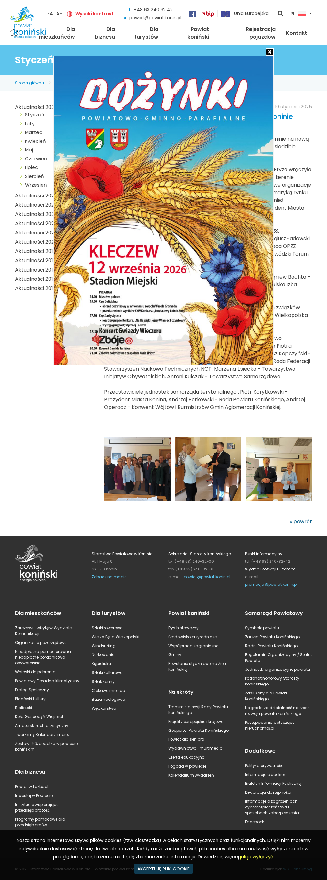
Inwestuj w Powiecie (34, 795)
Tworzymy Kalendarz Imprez (42, 734)
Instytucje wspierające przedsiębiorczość (36, 807)
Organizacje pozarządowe (40, 642)
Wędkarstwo (104, 708)
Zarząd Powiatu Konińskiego (272, 636)
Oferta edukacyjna (186, 757)
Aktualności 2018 (35, 260)
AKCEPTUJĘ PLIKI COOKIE (163, 869)
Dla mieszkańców (57, 33)
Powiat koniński (198, 33)
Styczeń (34, 114)
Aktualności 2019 (35, 251)
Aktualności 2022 (36, 223)
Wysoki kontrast (94, 14)
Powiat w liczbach (32, 786)
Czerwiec (36, 158)
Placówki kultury (30, 698)
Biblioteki (23, 707)
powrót (302, 521)
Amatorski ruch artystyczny (41, 725)
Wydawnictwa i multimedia (195, 748)
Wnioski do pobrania (35, 672)
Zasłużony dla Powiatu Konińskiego (267, 695)
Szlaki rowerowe (107, 628)
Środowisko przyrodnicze (192, 636)
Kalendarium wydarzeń (191, 775)
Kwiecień (35, 141)
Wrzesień (36, 184)
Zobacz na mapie (109, 576)
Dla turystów (146, 33)
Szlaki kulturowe (107, 672)
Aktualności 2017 (35, 269)
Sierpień (34, 176)
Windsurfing (104, 645)
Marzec (33, 132)
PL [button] (293, 14)
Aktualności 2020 (36, 242)
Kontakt (296, 33)
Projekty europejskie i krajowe (195, 721)
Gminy (174, 654)
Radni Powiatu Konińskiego (271, 645)
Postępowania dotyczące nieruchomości (269, 725)
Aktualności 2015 (35, 288)
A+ (59, 14)
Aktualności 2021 (35, 232)
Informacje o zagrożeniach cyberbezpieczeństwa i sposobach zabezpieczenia (272, 807)
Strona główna (29, 83)
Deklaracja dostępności (268, 792)
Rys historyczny (183, 628)
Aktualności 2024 (36, 205)
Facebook (254, 821)
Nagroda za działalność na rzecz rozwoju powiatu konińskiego (277, 710)
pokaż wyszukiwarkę (281, 14)
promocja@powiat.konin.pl (271, 584)
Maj (29, 149)
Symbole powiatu (262, 628)
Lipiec (31, 167)
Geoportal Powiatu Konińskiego (198, 730)
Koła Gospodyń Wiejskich (40, 716)
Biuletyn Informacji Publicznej (273, 783)
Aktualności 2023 (36, 214)
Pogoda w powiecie (187, 766)
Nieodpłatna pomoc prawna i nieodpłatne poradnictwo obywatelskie (44, 657)
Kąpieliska (101, 663)
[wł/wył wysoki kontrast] (69, 14)
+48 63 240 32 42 (153, 9)
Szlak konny (103, 681)
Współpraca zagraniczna (193, 645)
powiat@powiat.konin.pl (155, 17)
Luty (29, 123)
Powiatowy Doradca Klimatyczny (47, 681)
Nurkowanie (103, 654)
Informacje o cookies (265, 774)
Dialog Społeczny (32, 690)
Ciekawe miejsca (108, 690)
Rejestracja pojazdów (261, 33)
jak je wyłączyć (256, 856)
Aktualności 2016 (35, 279)
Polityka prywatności (265, 765)
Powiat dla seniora (186, 739)
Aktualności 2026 (36, 107)
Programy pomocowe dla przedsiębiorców (40, 822)
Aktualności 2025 (36, 195)
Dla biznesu (105, 33)
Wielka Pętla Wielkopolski (115, 636)
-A (50, 14)
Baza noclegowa (108, 699)
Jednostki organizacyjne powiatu (277, 669)
